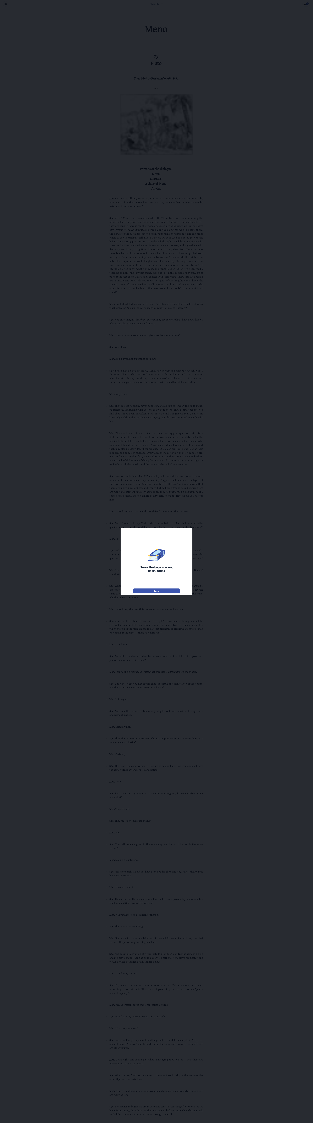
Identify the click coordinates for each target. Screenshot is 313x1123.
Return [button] (156, 591)
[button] (190, 530)
